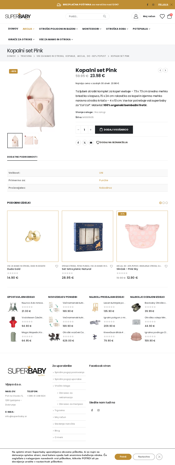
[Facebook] (147, 4)
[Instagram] (153, 4)
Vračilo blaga (62, 385)
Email (91, 142)
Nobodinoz (105, 188)
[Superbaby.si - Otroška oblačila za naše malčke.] (17, 16)
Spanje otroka (69, 266)
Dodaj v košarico (116, 129)
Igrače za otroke (20, 39)
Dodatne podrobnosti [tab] (22, 156)
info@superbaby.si (16, 416)
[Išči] (104, 16)
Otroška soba (116, 29)
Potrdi (123, 456)
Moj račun (60, 417)
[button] (8, 99)
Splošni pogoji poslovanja (69, 372)
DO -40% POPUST (131, 266)
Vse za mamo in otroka (55, 39)
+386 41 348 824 (36, 395)
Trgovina (60, 410)
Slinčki (161, 266)
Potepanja (140, 29)
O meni (59, 437)
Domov (13, 28)
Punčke (103, 180)
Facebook (78, 142)
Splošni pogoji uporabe (68, 379)
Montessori (90, 29)
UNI (101, 173)
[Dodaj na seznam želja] (56, 266)
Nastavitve (144, 456)
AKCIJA (27, 29)
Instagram (98, 410)
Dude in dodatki (37, 266)
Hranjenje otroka (148, 266)
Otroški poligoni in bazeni (57, 29)
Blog (57, 430)
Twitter (85, 142)
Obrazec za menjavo (71, 404)
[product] (32, 236)
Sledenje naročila (65, 423)
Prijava (163, 4)
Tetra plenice (83, 266)
